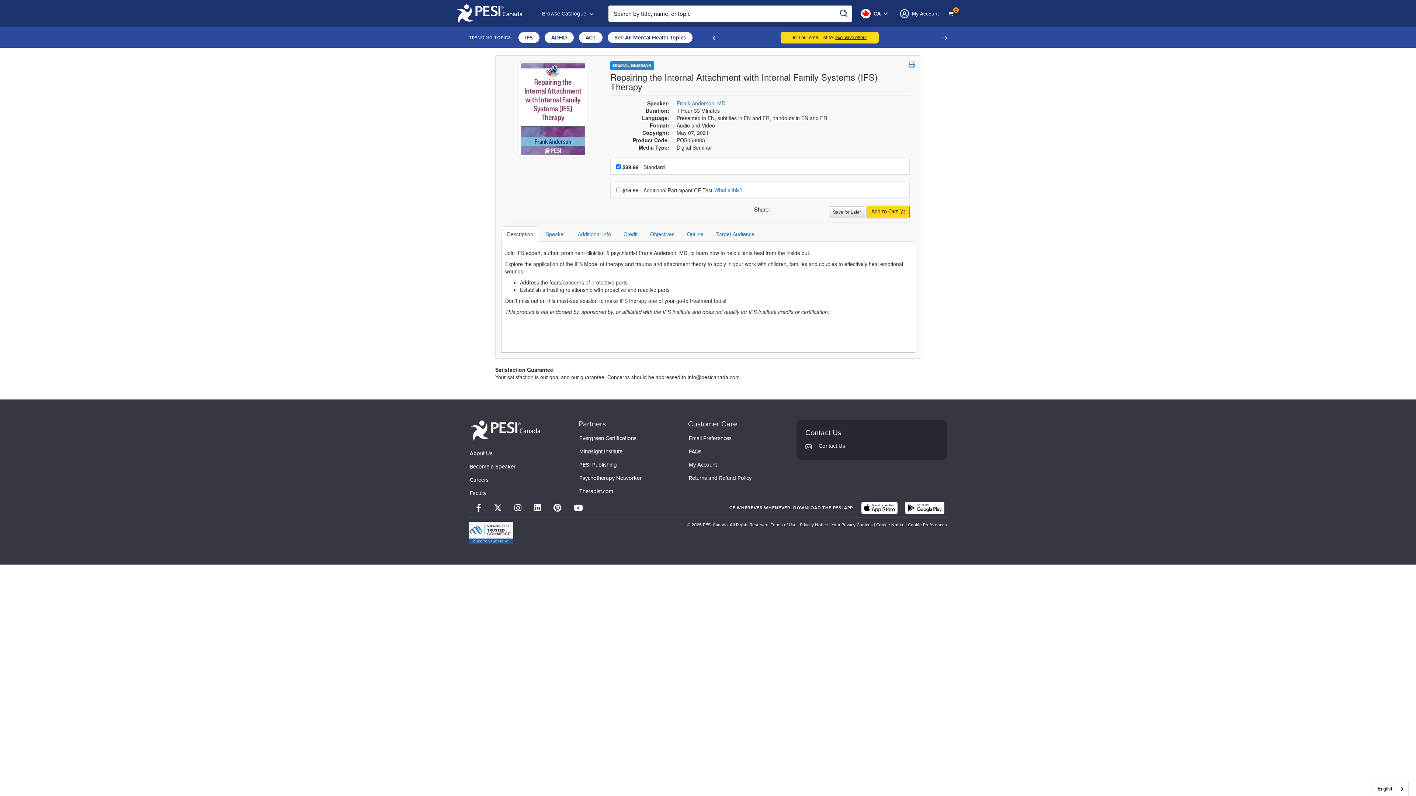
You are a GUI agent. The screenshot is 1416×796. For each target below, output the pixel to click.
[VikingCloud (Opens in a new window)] (491, 533)
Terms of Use (783, 524)
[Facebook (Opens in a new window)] (478, 508)
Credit (631, 234)
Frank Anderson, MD (701, 103)
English (1386, 788)
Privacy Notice (814, 524)
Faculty (478, 493)
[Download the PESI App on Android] (924, 508)
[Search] (844, 14)
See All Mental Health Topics (650, 38)
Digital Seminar (632, 65)
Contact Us (832, 446)
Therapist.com (596, 491)
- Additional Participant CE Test (667, 190)
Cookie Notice (890, 524)
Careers (479, 480)
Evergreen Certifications (607, 438)
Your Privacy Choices (852, 524)
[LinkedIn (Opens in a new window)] (537, 508)
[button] (715, 37)
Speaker (555, 234)
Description (520, 234)
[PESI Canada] (506, 430)
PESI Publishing (598, 465)
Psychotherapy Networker (610, 478)
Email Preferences (710, 438)
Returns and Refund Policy (720, 478)
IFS (529, 38)
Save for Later (847, 212)
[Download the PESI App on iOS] (879, 508)
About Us (481, 453)
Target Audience (735, 234)
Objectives (662, 234)
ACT (591, 38)
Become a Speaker (493, 466)
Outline (695, 234)
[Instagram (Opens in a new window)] (518, 508)
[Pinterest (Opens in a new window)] (557, 508)
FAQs (695, 451)
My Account (703, 465)
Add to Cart (885, 211)
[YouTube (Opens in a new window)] (578, 508)
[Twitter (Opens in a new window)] (498, 508)
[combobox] (1391, 789)
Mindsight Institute (600, 451)
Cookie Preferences (927, 524)
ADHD (559, 38)
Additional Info (594, 234)
